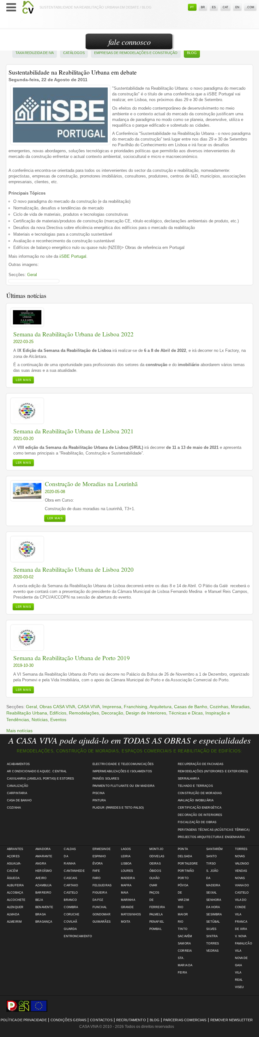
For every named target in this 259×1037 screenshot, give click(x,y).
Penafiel (156, 921)
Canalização (17, 785)
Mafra (126, 885)
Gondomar (102, 914)
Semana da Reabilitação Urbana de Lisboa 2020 (73, 569)
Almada (13, 914)
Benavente (44, 907)
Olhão (154, 878)
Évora (98, 863)
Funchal (100, 907)
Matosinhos (131, 914)
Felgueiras (102, 885)
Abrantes (15, 849)
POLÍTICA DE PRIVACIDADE (24, 1020)
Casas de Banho (190, 706)
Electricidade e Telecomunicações (123, 764)
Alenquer (15, 907)
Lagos (126, 849)
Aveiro (40, 878)
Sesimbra (214, 914)
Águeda (13, 878)
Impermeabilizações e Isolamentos (122, 771)
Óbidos (155, 870)
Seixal (211, 892)
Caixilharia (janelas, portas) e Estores (40, 778)
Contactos (101, 1020)
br (203, 7)
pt (192, 7)
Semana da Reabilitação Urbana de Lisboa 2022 (73, 334)
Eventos (58, 719)
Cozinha (14, 807)
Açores (13, 856)
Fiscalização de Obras (197, 822)
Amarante (43, 856)
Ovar (153, 885)
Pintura (99, 800)
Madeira (128, 878)
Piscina (99, 793)
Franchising (135, 706)
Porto (183, 878)
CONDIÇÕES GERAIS (69, 1020)
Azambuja (43, 885)
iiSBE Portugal (72, 256)
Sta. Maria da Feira (185, 965)
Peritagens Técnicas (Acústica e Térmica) (214, 829)
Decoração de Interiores (200, 815)
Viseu (239, 987)
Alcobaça (15, 892)
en (237, 7)
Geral (32, 274)
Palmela (156, 914)
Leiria (126, 856)
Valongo (242, 863)
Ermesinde (102, 849)
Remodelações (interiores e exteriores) (213, 771)
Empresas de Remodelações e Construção (136, 53)
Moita (125, 921)
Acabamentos (18, 764)
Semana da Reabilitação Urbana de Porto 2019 (71, 658)
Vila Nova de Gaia (241, 958)
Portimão (186, 870)
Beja (39, 899)
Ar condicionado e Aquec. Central (37, 771)
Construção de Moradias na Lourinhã (91, 484)
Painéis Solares (106, 778)
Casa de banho (19, 800)
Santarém (214, 849)
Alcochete (16, 899)
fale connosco (129, 42)
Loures (127, 870)
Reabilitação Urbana (26, 712)
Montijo (156, 849)
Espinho (99, 856)
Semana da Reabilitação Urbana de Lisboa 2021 (73, 431)
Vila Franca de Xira (241, 922)
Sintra (212, 936)
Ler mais (23, 380)
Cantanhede (74, 870)
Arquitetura (160, 706)
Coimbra (71, 907)
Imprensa (111, 706)
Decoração (112, 712)
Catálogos (74, 53)
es (214, 7)
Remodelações (84, 712)
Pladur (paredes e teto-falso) (118, 807)
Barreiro (43, 892)
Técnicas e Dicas (186, 712)
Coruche (71, 914)
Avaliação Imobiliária (196, 800)
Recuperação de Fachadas (200, 764)
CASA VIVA (89, 706)
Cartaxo (71, 885)
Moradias (240, 706)
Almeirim (14, 921)
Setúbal (213, 921)
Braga (40, 914)
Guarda (70, 929)
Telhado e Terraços (195, 785)
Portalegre (188, 863)
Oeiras (155, 863)
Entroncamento (78, 936)
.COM (250, 7)
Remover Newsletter (231, 1020)
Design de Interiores (146, 712)
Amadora (43, 849)
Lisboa (126, 863)
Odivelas (156, 856)
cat (225, 7)
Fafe (96, 870)
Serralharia (188, 778)
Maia (125, 892)
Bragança (43, 921)
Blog (192, 53)
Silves (211, 929)
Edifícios (58, 712)
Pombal (155, 929)
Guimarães (102, 921)
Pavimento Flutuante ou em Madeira (124, 785)
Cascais (70, 878)
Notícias (40, 719)
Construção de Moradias (200, 793)
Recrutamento (131, 1020)
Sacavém (185, 936)
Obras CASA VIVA (57, 706)
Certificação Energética (199, 807)
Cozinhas (219, 706)
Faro (97, 878)
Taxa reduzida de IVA (34, 53)
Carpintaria (17, 793)
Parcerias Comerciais (184, 1020)
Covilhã (70, 921)
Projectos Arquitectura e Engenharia (211, 837)
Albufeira (15, 885)
